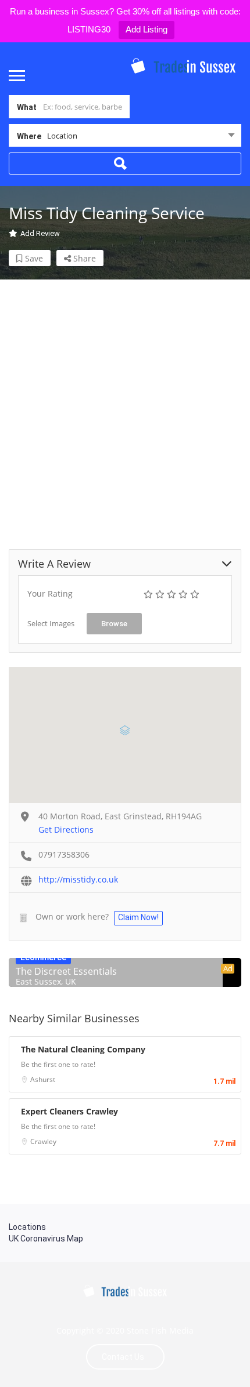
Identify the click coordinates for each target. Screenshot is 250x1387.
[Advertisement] (125, 404)
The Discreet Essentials (66, 971)
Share (83, 258)
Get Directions (66, 829)
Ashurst (42, 1079)
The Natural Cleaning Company (83, 1049)
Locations (27, 1227)
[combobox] (125, 138)
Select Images (50, 623)
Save (33, 258)
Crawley (43, 1141)
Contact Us (123, 1356)
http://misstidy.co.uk (78, 879)
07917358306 (64, 854)
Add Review (40, 233)
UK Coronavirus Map (46, 1238)
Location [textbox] (62, 135)
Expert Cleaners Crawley (69, 1111)
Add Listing (146, 29)
